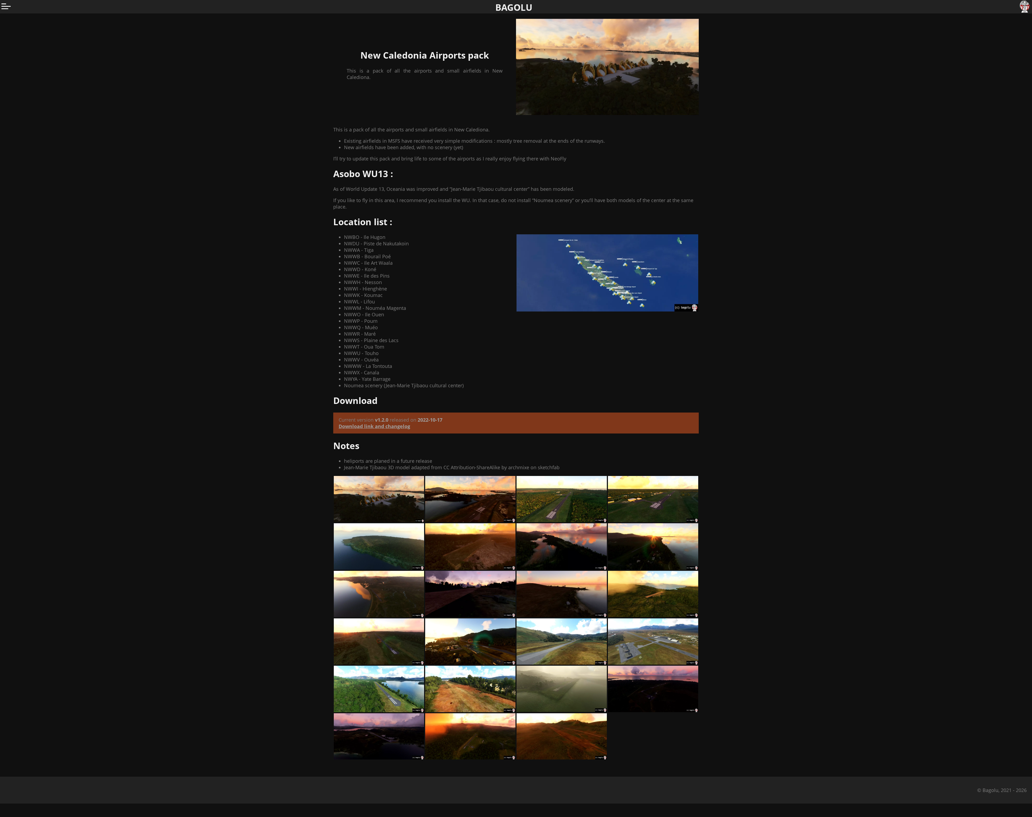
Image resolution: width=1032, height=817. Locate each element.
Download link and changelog (374, 426)
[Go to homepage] (1025, 7)
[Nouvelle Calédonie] (607, 272)
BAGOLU (513, 7)
